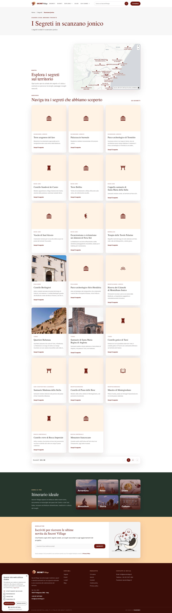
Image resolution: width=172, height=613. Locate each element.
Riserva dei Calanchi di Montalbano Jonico (117, 289)
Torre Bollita (76, 187)
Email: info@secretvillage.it (124, 574)
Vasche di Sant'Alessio (43, 235)
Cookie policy (94, 583)
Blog (76, 3)
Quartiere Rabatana (42, 339)
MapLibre (116, 87)
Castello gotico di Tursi (118, 339)
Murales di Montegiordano (119, 390)
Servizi (92, 577)
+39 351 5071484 (37, 596)
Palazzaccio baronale (80, 137)
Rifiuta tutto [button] (21, 603)
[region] (107, 67)
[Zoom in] (138, 46)
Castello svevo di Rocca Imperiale (48, 437)
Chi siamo (84, 3)
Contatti (92, 580)
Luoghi (66, 580)
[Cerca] (126, 3)
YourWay (137, 610)
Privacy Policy (86, 553)
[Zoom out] (138, 48)
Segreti (52, 3)
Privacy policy (94, 586)
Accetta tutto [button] (9, 603)
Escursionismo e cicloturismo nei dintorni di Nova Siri (83, 236)
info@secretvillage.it (38, 598)
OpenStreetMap (128, 87)
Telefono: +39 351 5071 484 (124, 577)
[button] (15, 607)
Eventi (59, 3)
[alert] (15, 592)
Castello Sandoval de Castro (46, 187)
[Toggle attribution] (138, 88)
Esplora (67, 3)
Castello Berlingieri (42, 287)
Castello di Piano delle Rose (83, 390)
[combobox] (109, 3)
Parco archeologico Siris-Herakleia (86, 287)
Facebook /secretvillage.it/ (124, 580)
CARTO (121, 87)
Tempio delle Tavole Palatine (120, 235)
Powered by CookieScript (15, 609)
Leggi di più (16, 587)
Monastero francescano (81, 437)
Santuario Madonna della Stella (47, 390)
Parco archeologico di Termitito (121, 137)
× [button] (26, 576)
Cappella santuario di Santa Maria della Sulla (118, 188)
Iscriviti (99, 546)
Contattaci (135, 3)
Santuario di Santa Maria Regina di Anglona (81, 341)
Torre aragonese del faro (44, 137)
